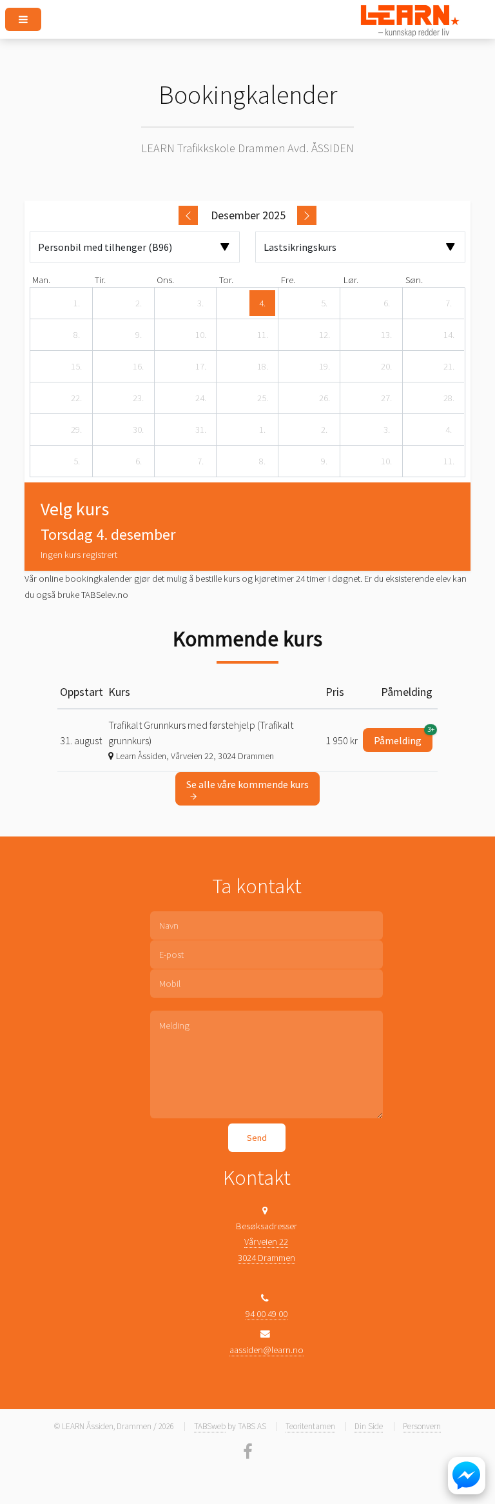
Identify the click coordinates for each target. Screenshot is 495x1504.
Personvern (422, 1426)
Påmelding (403, 737)
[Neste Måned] (306, 215)
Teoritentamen (310, 1426)
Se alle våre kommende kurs (247, 784)
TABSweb (210, 1426)
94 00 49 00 (266, 1314)
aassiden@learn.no (266, 1350)
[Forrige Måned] (188, 215)
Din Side (368, 1426)
